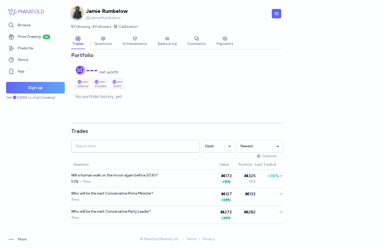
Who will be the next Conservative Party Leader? (111, 211)
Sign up (35, 87)
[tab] (78, 41)
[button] (217, 165)
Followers (101, 26)
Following (80, 26)
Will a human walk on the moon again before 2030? (114, 175)
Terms (191, 239)
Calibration (128, 26)
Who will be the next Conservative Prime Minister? (112, 193)
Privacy (209, 239)
